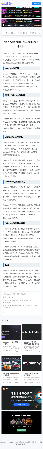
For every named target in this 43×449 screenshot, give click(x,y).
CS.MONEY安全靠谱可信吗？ (10, 343)
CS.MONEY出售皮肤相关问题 (31, 374)
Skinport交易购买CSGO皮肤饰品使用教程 (31, 344)
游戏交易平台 (10, 33)
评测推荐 (33, 33)
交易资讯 (10, 297)
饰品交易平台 (22, 33)
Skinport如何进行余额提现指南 (11, 374)
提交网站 (36, 3)
